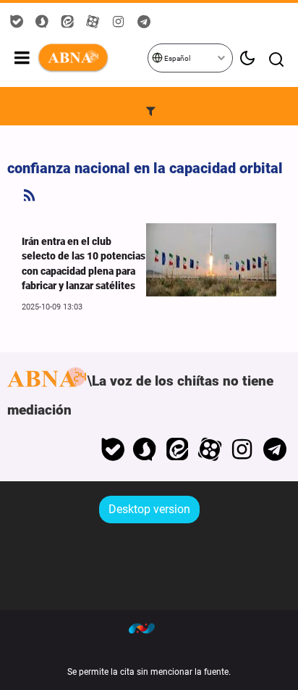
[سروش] (145, 449)
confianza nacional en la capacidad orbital (145, 168)
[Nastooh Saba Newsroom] (149, 628)
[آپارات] (210, 449)
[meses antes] (211, 259)
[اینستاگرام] (242, 449)
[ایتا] (177, 449)
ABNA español (92, 58)
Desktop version (149, 509)
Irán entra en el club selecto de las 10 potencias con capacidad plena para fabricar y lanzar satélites (83, 263)
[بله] (112, 449)
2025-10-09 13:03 (52, 307)
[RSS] (30, 195)
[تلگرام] (274, 449)
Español (176, 58)
